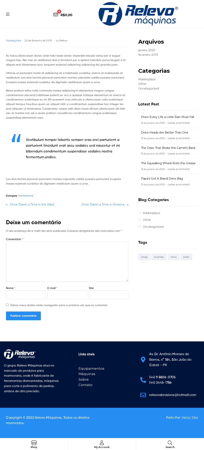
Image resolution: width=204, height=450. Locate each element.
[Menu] (7, 14)
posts (186, 256)
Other (142, 84)
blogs (144, 256)
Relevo (63, 40)
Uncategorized (148, 88)
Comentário (14, 239)
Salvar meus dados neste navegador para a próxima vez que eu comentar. (59, 305)
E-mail (52, 288)
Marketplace (13, 40)
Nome (10, 288)
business (159, 256)
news (174, 256)
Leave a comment (179, 122)
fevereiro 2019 (148, 55)
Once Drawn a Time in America (102, 204)
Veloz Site (189, 418)
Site (91, 288)
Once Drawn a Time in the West (32, 204)
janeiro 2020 (146, 50)
